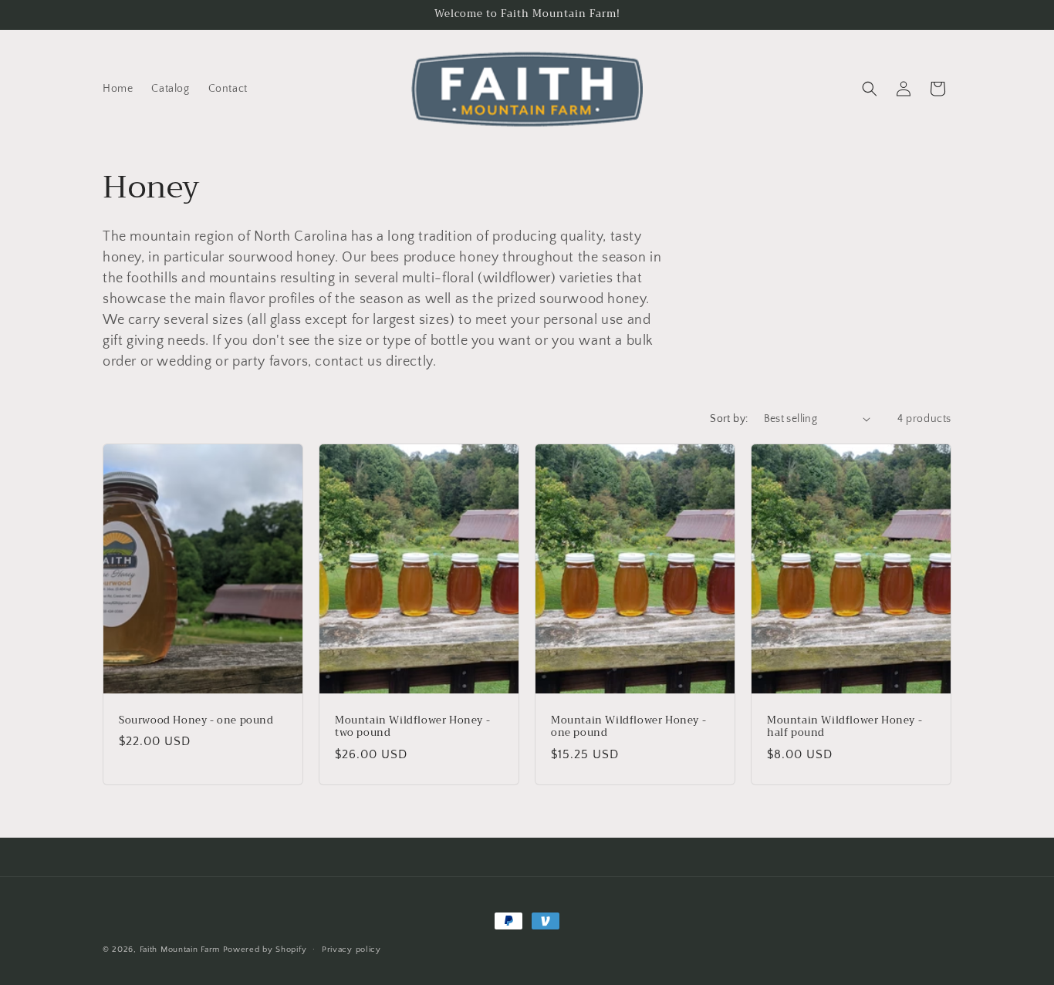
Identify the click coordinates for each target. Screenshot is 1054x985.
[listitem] (385, 300)
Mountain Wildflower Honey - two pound (412, 726)
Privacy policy (351, 949)
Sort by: (729, 419)
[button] (870, 89)
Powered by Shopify (265, 949)
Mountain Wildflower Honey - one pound (628, 726)
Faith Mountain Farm (180, 949)
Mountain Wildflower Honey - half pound (844, 726)
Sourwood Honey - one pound (196, 720)
